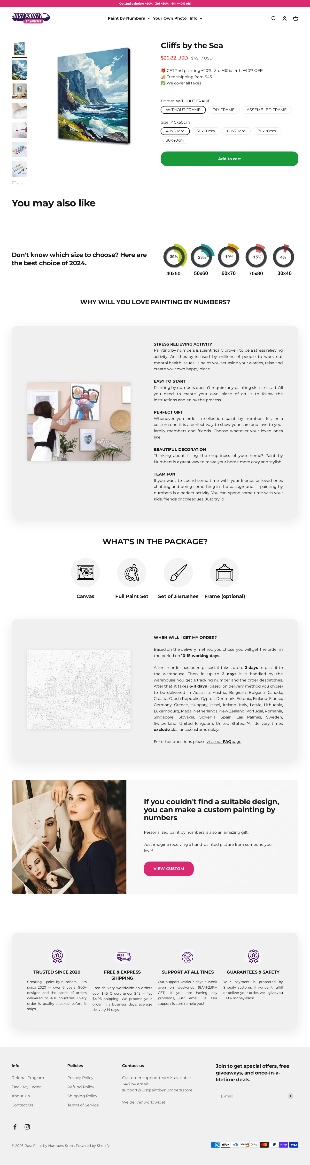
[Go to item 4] (19, 111)
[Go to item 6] (19, 150)
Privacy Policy (80, 1077)
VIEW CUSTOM (169, 868)
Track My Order (26, 1087)
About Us (21, 1096)
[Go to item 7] (19, 169)
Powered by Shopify (93, 1145)
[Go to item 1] (19, 49)
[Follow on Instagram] (27, 1127)
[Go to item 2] (19, 70)
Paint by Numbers (126, 18)
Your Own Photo (169, 18)
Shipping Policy (82, 1096)
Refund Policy (80, 1087)
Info (193, 18)
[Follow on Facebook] (15, 1127)
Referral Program (28, 1077)
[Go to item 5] (19, 130)
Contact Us (22, 1105)
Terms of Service (83, 1105)
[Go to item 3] (19, 92)
